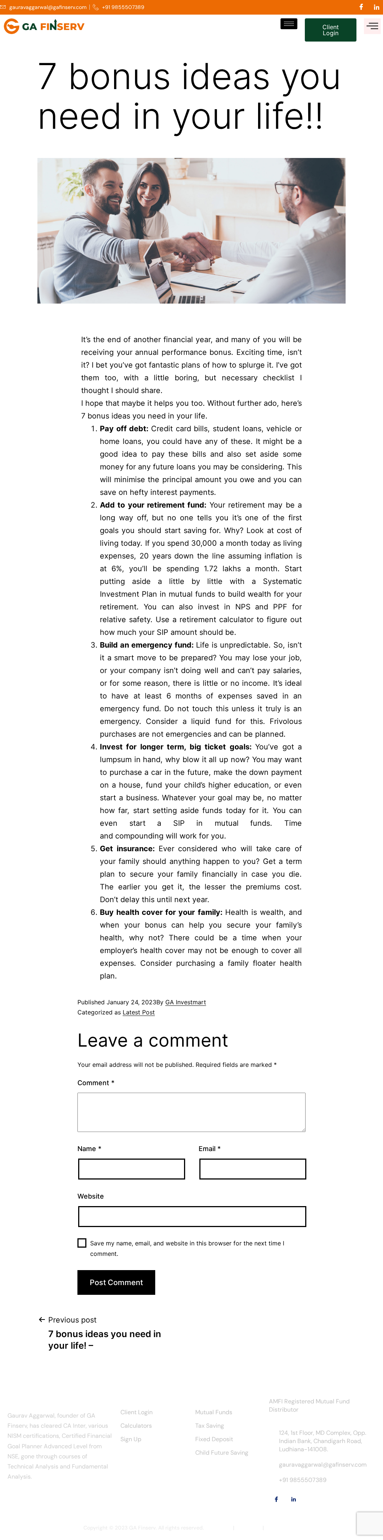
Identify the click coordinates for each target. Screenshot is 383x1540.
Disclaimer (218, 1527)
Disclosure (248, 1527)
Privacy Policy (282, 1527)
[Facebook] (361, 7)
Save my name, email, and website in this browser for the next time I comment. (187, 1248)
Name (89, 1149)
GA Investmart (185, 1002)
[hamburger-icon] (289, 23)
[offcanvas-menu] (372, 26)
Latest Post (139, 1012)
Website (90, 1196)
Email (210, 1149)
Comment (95, 1083)
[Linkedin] (376, 7)
